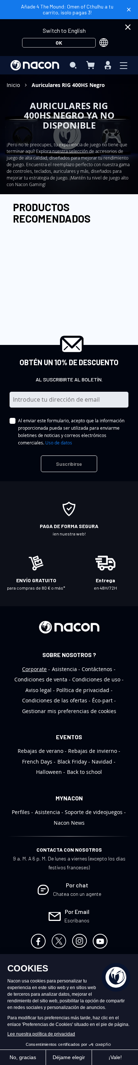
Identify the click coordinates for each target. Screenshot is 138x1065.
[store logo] (35, 65)
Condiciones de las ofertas (54, 700)
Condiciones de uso (96, 679)
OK (59, 42)
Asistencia (64, 669)
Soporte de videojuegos (94, 812)
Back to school (84, 771)
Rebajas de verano (40, 750)
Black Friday (72, 761)
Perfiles (21, 812)
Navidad (102, 761)
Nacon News (69, 822)
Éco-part (102, 700)
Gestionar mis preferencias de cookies (69, 711)
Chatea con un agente (77, 894)
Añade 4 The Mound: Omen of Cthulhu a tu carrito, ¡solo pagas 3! (67, 9)
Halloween (49, 771)
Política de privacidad (82, 690)
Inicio (14, 84)
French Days (37, 761)
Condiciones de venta (40, 679)
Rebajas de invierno (92, 750)
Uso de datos (58, 443)
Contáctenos (97, 669)
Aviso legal (38, 690)
